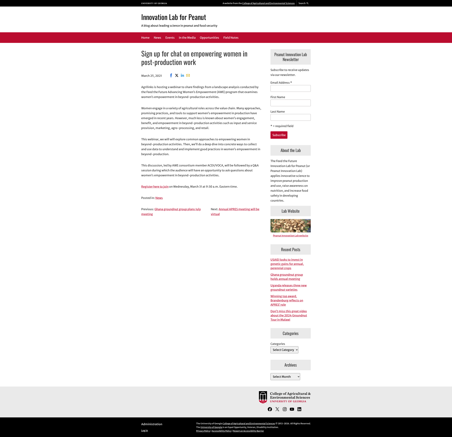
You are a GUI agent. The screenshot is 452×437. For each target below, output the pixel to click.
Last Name (277, 111)
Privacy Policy (203, 431)
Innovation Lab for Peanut (173, 16)
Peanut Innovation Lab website (290, 235)
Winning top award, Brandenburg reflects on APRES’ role (286, 300)
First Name (277, 97)
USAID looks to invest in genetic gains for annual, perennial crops (287, 264)
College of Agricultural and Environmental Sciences (268, 3)
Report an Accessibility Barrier (248, 431)
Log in (144, 430)
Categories (277, 344)
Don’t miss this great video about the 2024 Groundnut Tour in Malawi (288, 315)
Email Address (281, 82)
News (159, 198)
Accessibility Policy (221, 431)
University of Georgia (211, 427)
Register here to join (155, 186)
